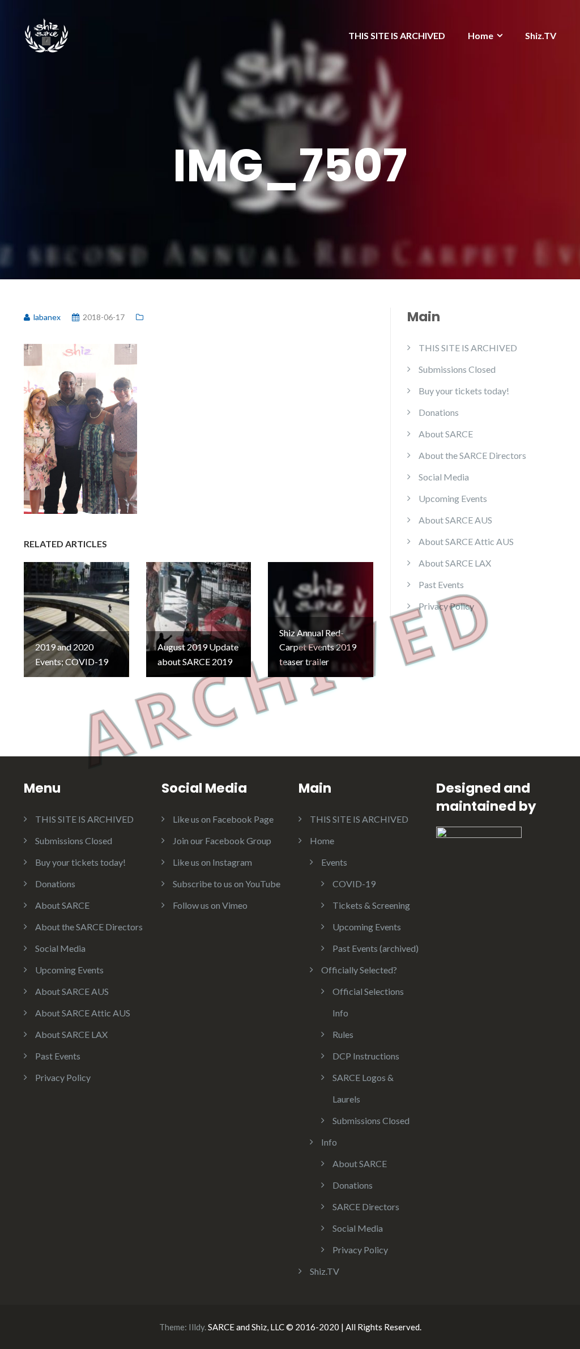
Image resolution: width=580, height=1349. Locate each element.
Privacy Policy (446, 606)
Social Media (444, 476)
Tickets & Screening (371, 905)
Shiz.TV (540, 35)
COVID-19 (354, 883)
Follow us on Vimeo (210, 905)
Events (334, 862)
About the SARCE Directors (472, 455)
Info (329, 1142)
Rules (342, 1034)
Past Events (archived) (375, 948)
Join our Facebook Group (222, 840)
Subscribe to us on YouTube (226, 883)
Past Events (441, 584)
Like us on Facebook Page (223, 819)
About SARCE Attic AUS (466, 541)
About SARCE (446, 433)
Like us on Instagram (212, 862)
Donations (439, 412)
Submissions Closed (457, 369)
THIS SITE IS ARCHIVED (396, 35)
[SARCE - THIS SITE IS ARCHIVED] (46, 32)
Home (480, 35)
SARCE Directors (365, 1206)
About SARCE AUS (455, 519)
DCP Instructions (365, 1055)
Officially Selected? (359, 969)
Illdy (196, 1327)
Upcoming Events (453, 498)
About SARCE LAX (455, 563)
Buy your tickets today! (464, 390)
